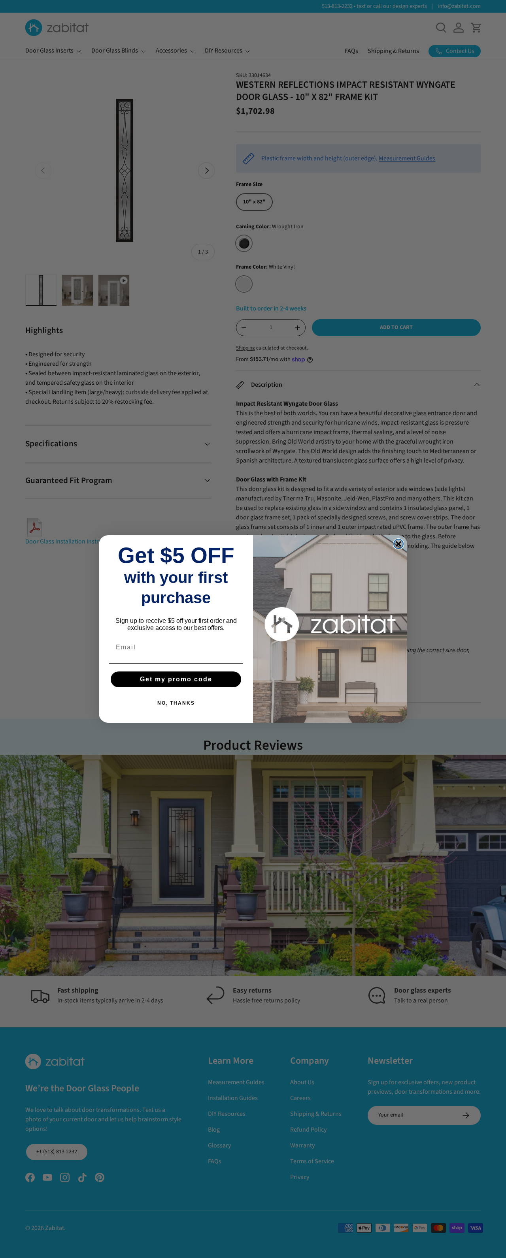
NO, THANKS (176, 703)
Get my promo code (176, 679)
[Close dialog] (398, 544)
